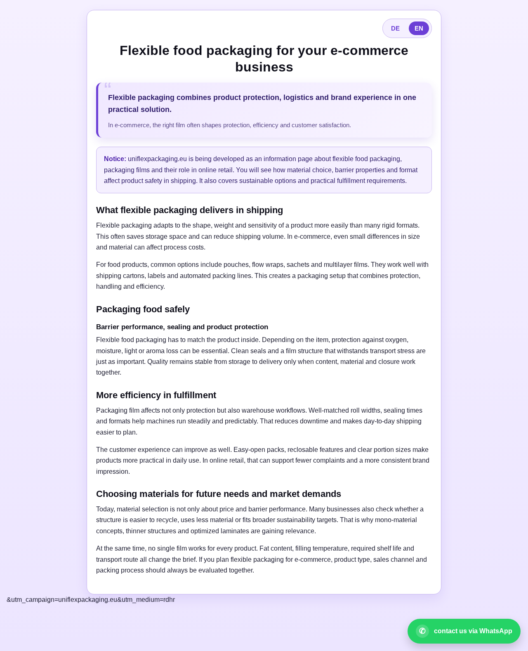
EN (419, 28)
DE (395, 28)
